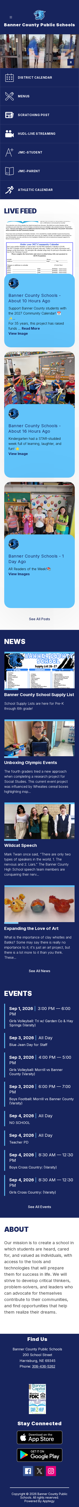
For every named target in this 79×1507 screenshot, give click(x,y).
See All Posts (39, 619)
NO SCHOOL (19, 1123)
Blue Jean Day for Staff (28, 1045)
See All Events (39, 1207)
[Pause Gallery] (70, 62)
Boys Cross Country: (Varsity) (33, 1167)
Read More (31, 328)
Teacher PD (18, 1142)
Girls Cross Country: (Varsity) (32, 1192)
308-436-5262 (43, 1366)
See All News (39, 971)
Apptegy (49, 1501)
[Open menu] (10, 17)
